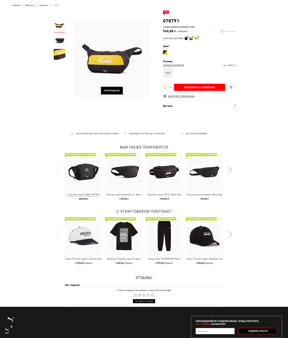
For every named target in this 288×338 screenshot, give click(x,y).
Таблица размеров (173, 65)
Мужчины (29, 5)
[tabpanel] (112, 59)
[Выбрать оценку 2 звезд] (140, 295)
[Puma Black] (165, 52)
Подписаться (257, 331)
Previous (58, 170)
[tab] (199, 106)
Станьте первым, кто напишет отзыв (178, 26)
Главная (16, 5)
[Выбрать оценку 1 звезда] (135, 295)
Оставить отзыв (144, 301)
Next (151, 59)
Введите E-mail (203, 331)
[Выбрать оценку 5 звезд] (152, 295)
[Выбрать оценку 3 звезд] (144, 295)
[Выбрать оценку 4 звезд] (148, 295)
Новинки (44, 5)
